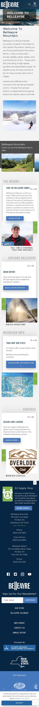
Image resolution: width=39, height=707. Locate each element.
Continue (30, 600)
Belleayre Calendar (19, 613)
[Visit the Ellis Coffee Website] (19, 686)
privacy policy (24, 698)
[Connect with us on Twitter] (15, 574)
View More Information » (21, 364)
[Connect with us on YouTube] (30, 574)
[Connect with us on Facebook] (8, 574)
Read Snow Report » (16, 288)
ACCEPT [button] (19, 703)
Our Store (19, 608)
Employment (19, 622)
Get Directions (19, 525)
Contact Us (19, 627)
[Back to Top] (35, 483)
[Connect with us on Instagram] (23, 574)
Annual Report (19, 632)
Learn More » (15, 218)
